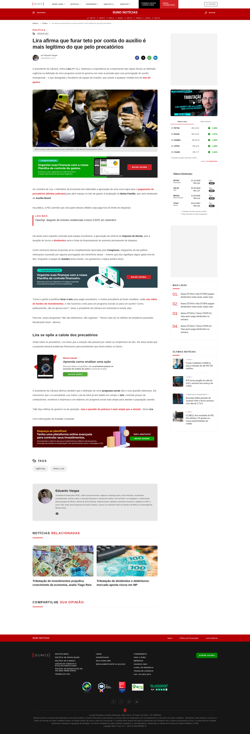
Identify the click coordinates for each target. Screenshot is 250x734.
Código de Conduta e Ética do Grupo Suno (66, 665)
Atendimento (140, 654)
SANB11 (177, 140)
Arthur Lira (43, 34)
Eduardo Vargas (67, 490)
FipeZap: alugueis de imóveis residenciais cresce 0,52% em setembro (75, 220)
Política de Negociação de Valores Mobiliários (69, 670)
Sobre (169, 638)
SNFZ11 (92, 18)
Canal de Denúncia (143, 668)
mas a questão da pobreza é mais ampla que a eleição (111, 409)
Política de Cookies (65, 661)
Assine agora (207, 655)
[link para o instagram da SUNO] (129, 701)
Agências (40, 468)
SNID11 (120, 18)
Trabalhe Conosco (143, 671)
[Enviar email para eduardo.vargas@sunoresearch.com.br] (57, 513)
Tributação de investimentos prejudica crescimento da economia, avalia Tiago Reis (62, 582)
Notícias (35, 23)
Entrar (212, 4)
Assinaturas (102, 657)
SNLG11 (157, 18)
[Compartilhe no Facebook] (137, 58)
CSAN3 (177, 152)
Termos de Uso (62, 674)
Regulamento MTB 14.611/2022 (110, 664)
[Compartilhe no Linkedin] (155, 58)
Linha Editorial (211, 638)
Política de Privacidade (189, 638)
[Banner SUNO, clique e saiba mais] (95, 169)
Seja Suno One (103, 661)
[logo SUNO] (38, 4)
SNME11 (139, 18)
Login (99, 654)
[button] (40, 13)
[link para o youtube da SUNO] (136, 701)
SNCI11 (148, 18)
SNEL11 (111, 18)
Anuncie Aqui (140, 664)
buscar (212, 12)
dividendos (60, 240)
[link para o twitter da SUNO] (121, 701)
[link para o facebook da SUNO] (113, 701)
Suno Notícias (41, 638)
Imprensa (138, 661)
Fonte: (209, 161)
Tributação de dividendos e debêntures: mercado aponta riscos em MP (123, 582)
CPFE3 (177, 146)
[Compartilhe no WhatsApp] (149, 58)
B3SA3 (177, 134)
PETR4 (177, 128)
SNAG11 (102, 18)
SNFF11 (129, 18)
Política (45, 23)
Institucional (62, 654)
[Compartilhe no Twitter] (143, 58)
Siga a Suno (140, 657)
